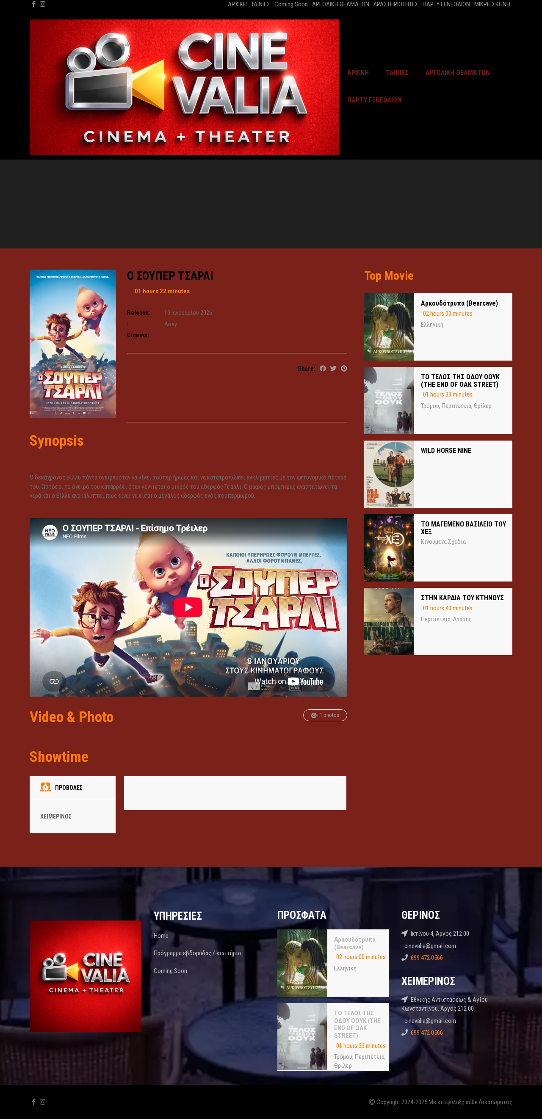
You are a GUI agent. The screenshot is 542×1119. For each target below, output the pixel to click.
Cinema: (138, 335)
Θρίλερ (483, 406)
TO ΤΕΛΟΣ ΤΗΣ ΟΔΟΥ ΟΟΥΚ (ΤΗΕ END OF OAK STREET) (460, 381)
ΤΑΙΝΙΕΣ (260, 4)
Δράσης (462, 619)
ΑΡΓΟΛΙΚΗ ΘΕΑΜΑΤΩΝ (340, 4)
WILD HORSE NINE (446, 450)
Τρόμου (430, 406)
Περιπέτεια (456, 406)
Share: (306, 368)
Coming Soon (291, 4)
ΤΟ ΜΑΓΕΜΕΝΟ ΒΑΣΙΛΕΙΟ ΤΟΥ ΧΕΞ (463, 528)
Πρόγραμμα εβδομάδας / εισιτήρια (197, 953)
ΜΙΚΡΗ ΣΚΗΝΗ (492, 4)
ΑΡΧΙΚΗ (237, 4)
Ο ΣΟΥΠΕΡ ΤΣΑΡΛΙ (170, 276)
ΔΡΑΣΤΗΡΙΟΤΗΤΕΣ (395, 4)
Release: (138, 313)
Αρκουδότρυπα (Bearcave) (459, 303)
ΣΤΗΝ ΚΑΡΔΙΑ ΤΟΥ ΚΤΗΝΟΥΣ (462, 598)
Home (161, 936)
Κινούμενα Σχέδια (443, 542)
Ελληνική (432, 324)
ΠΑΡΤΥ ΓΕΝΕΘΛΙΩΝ (446, 4)
